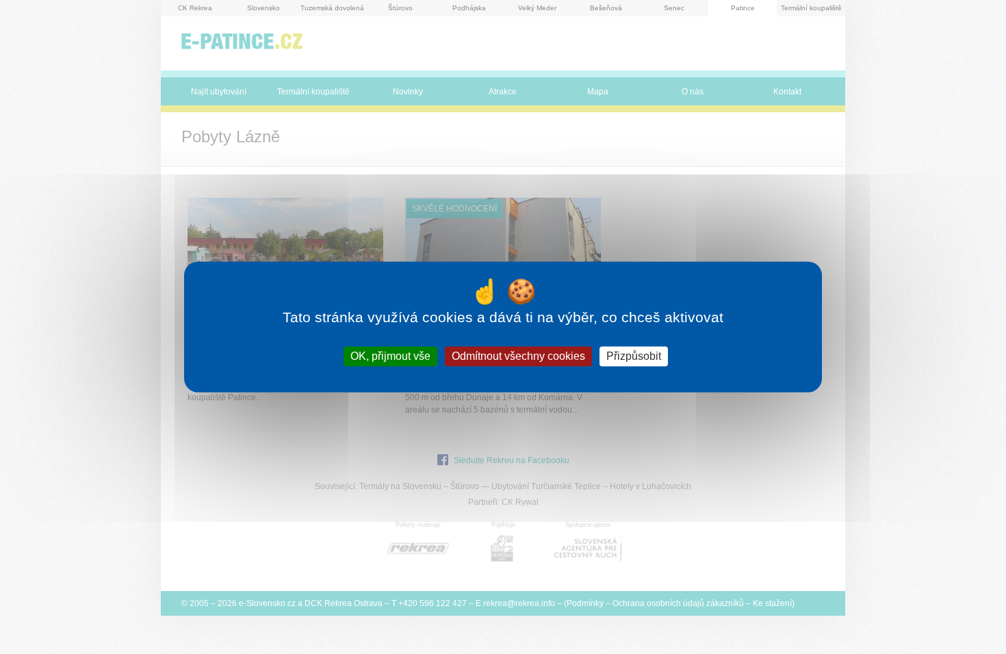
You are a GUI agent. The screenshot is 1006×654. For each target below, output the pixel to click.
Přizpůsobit (633, 356)
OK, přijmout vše (390, 356)
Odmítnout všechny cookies (518, 356)
